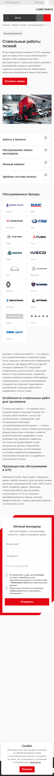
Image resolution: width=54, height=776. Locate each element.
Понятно (27, 769)
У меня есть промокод (15, 566)
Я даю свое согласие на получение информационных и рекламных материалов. (27, 590)
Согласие (39, 575)
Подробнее (35, 762)
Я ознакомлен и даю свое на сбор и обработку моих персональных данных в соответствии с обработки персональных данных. (28, 580)
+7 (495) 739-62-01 (44, 9)
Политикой (16, 582)
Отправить (27, 602)
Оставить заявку (15, 81)
